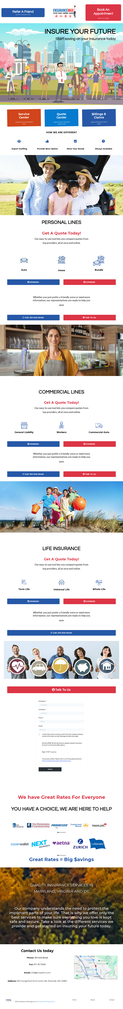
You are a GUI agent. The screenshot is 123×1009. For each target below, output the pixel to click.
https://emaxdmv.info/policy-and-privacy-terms (56, 761)
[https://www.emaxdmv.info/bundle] (99, 260)
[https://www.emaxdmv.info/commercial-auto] (99, 425)
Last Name (42, 709)
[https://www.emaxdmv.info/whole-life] (99, 582)
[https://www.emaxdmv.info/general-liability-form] (24, 425)
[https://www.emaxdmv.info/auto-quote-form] (24, 260)
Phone (41, 718)
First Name (42, 701)
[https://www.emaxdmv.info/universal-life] (61, 582)
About (93, 998)
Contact (111, 998)
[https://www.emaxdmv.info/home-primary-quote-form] (61, 259)
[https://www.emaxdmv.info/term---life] (24, 582)
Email (41, 726)
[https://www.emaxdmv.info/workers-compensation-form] (61, 425)
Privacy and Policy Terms (46, 1000)
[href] (96, 966)
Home (74, 998)
